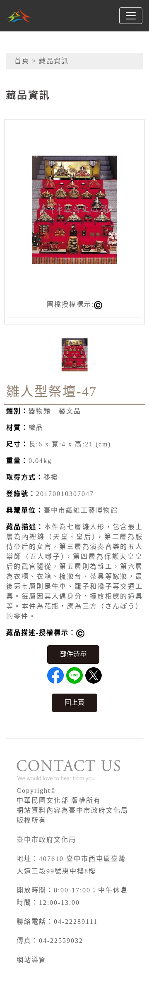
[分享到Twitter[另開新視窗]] (93, 675)
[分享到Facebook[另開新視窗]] (55, 675)
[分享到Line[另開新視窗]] (74, 675)
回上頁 (74, 702)
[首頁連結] (19, 15)
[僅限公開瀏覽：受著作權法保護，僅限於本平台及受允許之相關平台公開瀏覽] (80, 633)
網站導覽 (31, 960)
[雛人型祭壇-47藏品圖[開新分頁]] (74, 208)
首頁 (21, 60)
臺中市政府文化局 (46, 839)
